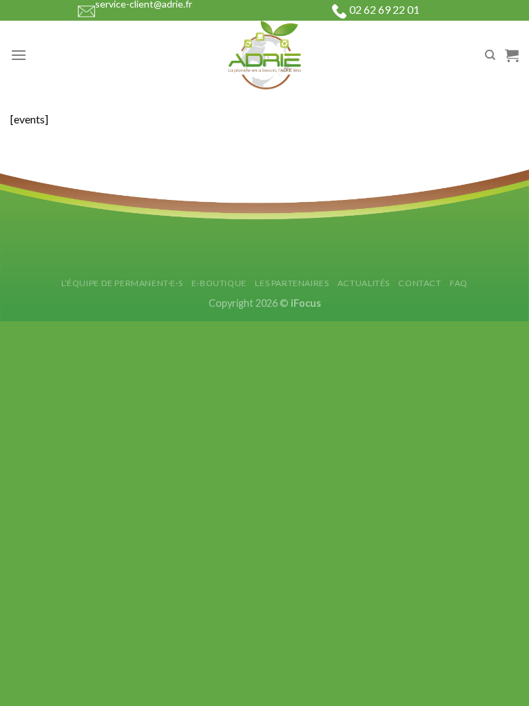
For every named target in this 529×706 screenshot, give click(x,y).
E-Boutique (219, 283)
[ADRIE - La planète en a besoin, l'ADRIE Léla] (264, 55)
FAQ (459, 283)
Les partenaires (292, 283)
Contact (419, 283)
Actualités (364, 283)
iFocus (306, 303)
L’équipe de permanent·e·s (122, 283)
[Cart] (512, 55)
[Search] (490, 55)
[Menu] (18, 55)
